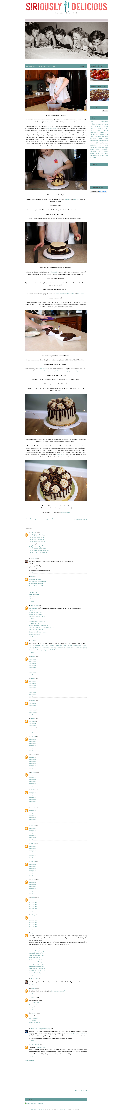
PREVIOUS (79, 1090)
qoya (32, 933)
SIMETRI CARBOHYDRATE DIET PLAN (41, 628)
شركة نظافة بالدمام (34, 957)
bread (106, 126)
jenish (32, 640)
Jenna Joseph (80, 294)
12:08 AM (31, 652)
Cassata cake (54, 272)
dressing (102, 134)
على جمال (33, 532)
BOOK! (75, 13)
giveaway (105, 136)
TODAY (91, 122)
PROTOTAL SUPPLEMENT (37, 617)
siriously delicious (37, 1109)
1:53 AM (31, 1009)
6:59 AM (31, 674)
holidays (100, 140)
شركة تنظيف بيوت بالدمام (36, 955)
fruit (99, 136)
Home (57, 13)
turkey (102, 155)
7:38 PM (31, 1056)
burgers (100, 128)
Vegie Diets (33, 559)
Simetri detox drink (34, 634)
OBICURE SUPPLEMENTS (37, 621)
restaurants (93, 147)
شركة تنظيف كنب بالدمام (36, 966)
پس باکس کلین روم (34, 1004)
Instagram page (51, 128)
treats (97, 155)
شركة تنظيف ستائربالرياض (36, 539)
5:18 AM (31, 975)
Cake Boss (67, 199)
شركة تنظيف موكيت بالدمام (37, 951)
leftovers (92, 143)
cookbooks (100, 132)
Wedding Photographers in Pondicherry (48, 650)
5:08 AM (31, 636)
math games (32, 739)
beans (106, 124)
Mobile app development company (40, 1029)
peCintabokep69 (34, 594)
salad (99, 147)
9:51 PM (31, 893)
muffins (102, 143)
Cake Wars (76, 199)
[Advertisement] (39, 1074)
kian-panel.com (33, 1018)
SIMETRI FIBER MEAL (36, 630)
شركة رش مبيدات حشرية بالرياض (39, 550)
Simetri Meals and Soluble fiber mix (39, 625)
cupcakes (92, 134)
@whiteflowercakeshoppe (62, 371)
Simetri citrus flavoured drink (37, 632)
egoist (32, 576)
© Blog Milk (62, 1109)
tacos (106, 153)
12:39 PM (31, 601)
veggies (93, 157)
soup (97, 153)
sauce (92, 149)
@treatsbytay (75, 371)
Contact (68, 13)
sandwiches (105, 147)
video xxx (32, 597)
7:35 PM (31, 929)
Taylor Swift (59, 294)
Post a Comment (29, 1060)
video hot (31, 599)
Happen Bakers (51, 122)
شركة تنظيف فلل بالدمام (36, 953)
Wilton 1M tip (60, 454)
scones (97, 149)
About (62, 13)
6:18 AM (31, 984)
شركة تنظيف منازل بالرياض (37, 535)
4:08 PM (31, 572)
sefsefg (33, 897)
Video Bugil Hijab (41, 1047)
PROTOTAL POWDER (35, 614)
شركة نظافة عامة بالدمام (36, 962)
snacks (92, 153)
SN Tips (33, 736)
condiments (93, 132)
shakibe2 (32, 656)
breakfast (93, 128)
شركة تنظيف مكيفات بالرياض (37, 548)
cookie (105, 132)
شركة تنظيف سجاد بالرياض (37, 541)
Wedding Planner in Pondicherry (39, 648)
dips (97, 134)
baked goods (95, 123)
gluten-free (93, 138)
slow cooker (103, 151)
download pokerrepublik (36, 586)
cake (106, 128)
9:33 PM (31, 750)
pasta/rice (93, 145)
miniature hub (33, 900)
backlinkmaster (35, 1044)
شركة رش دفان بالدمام (35, 972)
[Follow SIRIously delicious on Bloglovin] (98, 192)
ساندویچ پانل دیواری (34, 1022)
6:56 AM (31, 555)
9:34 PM (31, 822)
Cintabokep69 (33, 592)
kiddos (105, 140)
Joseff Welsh (34, 979)
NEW (85, 1090)
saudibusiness (32, 659)
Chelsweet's (43, 369)
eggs (106, 134)
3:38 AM (31, 993)
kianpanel (33, 1013)
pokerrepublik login (35, 579)
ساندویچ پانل (32, 1007)
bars (103, 124)
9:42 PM (31, 875)
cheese (92, 130)
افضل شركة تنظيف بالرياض (37, 546)
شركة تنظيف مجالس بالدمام (37, 968)
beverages (98, 126)
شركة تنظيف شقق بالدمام (36, 964)
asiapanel (33, 997)
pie (101, 145)
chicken (105, 130)
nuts (106, 143)
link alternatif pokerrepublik (37, 581)
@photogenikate (65, 512)
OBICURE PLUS (34, 623)
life (97, 142)
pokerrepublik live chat (36, 584)
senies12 (33, 988)
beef (91, 126)
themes (92, 155)
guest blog (103, 138)
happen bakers (50, 519)
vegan (106, 155)
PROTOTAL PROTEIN (35, 612)
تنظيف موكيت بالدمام (35, 949)
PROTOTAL (32, 610)
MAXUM (31, 619)
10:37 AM (31, 1040)
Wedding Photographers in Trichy (76, 645)
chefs (98, 130)
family (92, 136)
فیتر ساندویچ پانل (34, 1002)
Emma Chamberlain (68, 294)
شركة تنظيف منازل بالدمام (36, 959)
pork (106, 145)
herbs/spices (93, 140)
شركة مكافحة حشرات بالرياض (38, 552)
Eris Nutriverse (34, 605)
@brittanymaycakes (49, 371)
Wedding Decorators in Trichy (58, 645)
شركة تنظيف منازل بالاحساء (37, 970)
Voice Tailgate (97, 122)
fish (96, 136)
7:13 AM (31, 714)
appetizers (104, 121)
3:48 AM (31, 1025)
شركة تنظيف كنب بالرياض (36, 537)
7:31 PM (31, 911)
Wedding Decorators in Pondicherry (62, 648)
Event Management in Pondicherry (38, 645)
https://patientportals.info (58, 991)
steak (102, 153)
